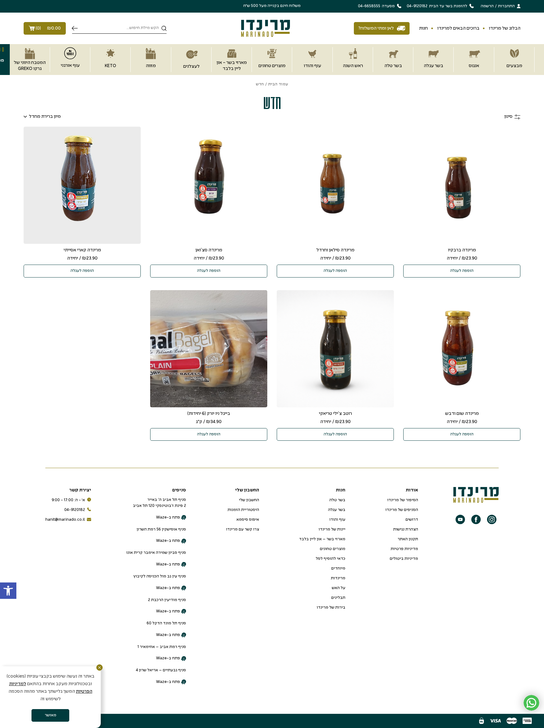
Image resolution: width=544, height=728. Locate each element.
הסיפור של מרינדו (402, 500)
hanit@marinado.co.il (65, 520)
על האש (338, 588)
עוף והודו (337, 520)
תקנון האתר (408, 539)
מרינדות (338, 578)
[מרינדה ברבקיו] (461, 185)
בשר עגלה (336, 510)
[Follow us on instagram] (491, 519)
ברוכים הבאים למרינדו (458, 28)
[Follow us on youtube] (460, 519)
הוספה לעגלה (461, 271)
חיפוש (75, 28)
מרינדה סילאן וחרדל (335, 250)
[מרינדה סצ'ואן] (208, 185)
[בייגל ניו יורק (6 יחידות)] (208, 348)
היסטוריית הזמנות (243, 510)
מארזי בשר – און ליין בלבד (322, 539)
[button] (8, 590)
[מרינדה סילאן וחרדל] (335, 185)
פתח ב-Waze (168, 517)
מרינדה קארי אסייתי (82, 250)
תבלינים (338, 598)
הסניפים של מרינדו (401, 510)
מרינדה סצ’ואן (209, 250)
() (48, 28)
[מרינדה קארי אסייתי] (82, 185)
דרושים (411, 520)
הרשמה (487, 6)
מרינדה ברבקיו (462, 250)
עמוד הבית (278, 84)
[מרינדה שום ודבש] (461, 348)
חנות (423, 28)
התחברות (506, 6)
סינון (508, 116)
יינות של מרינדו (332, 529)
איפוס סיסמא (247, 520)
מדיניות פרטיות (404, 549)
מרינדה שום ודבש (462, 413)
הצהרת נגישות (405, 529)
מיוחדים (338, 568)
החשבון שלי (249, 500)
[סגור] (99, 667)
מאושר (50, 715)
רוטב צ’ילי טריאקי (335, 413)
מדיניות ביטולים (404, 559)
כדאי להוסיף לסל (330, 559)
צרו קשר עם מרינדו (242, 529)
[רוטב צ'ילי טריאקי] (335, 348)
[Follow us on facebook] (476, 519)
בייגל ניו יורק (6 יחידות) (208, 413)
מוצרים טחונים (332, 549)
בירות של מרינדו (331, 608)
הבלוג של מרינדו (504, 28)
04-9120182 (74, 510)
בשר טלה (337, 500)
